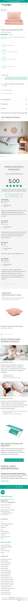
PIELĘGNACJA (4, 104)
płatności (3, 548)
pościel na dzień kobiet (6, 572)
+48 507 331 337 (11, 502)
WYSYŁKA (3, 108)
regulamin (3, 534)
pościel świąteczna (5, 564)
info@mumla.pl (4, 500)
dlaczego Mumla (4, 531)
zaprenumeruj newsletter (6, 547)
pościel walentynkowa (6, 570)
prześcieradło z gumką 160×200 (8, 588)
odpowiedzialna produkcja (7, 523)
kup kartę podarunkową (14, 460)
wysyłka (2, 552)
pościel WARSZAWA (5, 590)
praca (2, 538)
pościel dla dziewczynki (6, 562)
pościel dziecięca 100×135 (6, 577)
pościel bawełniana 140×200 (7, 579)
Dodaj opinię (14, 195)
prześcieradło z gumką (6, 586)
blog (2, 529)
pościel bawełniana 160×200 (7, 581)
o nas (2, 522)
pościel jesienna (4, 568)
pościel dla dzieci (4, 561)
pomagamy (3, 527)
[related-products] (14, 311)
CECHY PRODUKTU (6, 99)
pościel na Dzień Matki (6, 573)
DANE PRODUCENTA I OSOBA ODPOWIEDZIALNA (14, 113)
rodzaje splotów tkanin (6, 592)
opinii (10, 34)
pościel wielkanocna (5, 575)
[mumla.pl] (6, 4)
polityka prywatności (5, 536)
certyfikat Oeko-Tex (5, 533)
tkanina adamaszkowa (6, 594)
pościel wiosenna (4, 566)
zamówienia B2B (4, 525)
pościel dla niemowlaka (6, 559)
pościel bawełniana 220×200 (7, 584)
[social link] (16, 487)
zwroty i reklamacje (5, 550)
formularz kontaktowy (6, 545)
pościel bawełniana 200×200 (7, 583)
